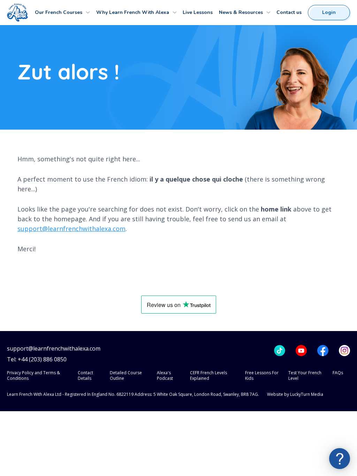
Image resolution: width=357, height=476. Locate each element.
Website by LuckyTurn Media (295, 394)
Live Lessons (198, 12)
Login (329, 12)
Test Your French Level (304, 375)
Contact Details (85, 375)
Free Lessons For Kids (262, 375)
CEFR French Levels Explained (208, 375)
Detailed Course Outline (126, 375)
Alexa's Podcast (165, 375)
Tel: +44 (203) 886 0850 (37, 359)
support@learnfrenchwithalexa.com (71, 228)
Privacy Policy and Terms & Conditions (33, 375)
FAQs (338, 373)
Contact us (289, 12)
